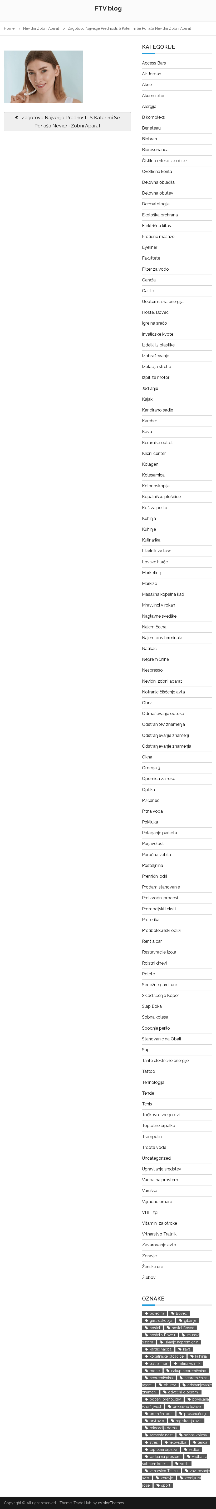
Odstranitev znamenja (163, 724)
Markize (149, 583)
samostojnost (161, 1435)
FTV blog (108, 8)
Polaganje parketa (159, 832)
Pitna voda (152, 811)
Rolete (148, 973)
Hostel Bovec (155, 312)
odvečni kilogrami (183, 1392)
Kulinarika (151, 540)
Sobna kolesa (155, 1017)
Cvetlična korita (157, 171)
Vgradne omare (157, 1201)
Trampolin (152, 1136)
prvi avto (157, 1421)
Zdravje (149, 1255)
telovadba (177, 1442)
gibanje (190, 1320)
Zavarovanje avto (159, 1244)
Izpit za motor (155, 377)
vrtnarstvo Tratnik (164, 1471)
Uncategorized (156, 1158)
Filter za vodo (155, 269)
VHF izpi (150, 1212)
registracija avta (189, 1421)
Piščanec (150, 800)
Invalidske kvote (157, 334)
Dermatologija (156, 203)
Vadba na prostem (160, 1179)
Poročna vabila (156, 854)
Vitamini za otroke (159, 1223)
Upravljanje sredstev (161, 1169)
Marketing (151, 572)
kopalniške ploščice (167, 1356)
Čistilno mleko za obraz (165, 160)
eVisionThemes (111, 1503)
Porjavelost (153, 843)
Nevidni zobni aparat (162, 681)
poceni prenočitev (165, 1399)
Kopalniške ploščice (161, 496)
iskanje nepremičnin (181, 1342)
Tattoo (148, 1071)
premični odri (161, 1414)
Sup (146, 1049)
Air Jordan (151, 73)
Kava (147, 431)
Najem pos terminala (162, 637)
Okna (147, 757)
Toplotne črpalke (158, 1125)
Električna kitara (157, 225)
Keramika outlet (157, 442)
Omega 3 (151, 767)
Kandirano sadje (157, 410)
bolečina (157, 1313)
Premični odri (154, 876)
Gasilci (148, 290)
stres (154, 1442)
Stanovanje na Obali (161, 1038)
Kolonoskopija (156, 485)
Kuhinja (149, 518)
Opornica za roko (158, 778)
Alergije (149, 106)
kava (186, 1349)
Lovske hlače (155, 561)
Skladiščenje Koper (160, 995)
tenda (202, 1442)
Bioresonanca (155, 149)
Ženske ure (152, 1266)
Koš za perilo (154, 507)
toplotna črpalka (163, 1449)
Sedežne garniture (159, 984)
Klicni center (154, 453)
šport (165, 1485)
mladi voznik (189, 1363)
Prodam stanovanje (161, 887)
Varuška (149, 1190)
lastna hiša (158, 1363)
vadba (194, 1449)
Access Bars (154, 63)
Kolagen (150, 464)
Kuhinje (149, 529)
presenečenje (195, 1414)
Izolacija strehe (156, 366)
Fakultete (151, 258)
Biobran (149, 138)
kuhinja (201, 1356)
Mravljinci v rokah (158, 605)
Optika (148, 789)
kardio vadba (160, 1349)
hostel (155, 1328)
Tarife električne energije (165, 1060)
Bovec (181, 1313)
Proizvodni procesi (160, 897)
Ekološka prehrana (160, 214)
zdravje (167, 1478)
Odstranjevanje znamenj (165, 735)
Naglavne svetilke (159, 616)
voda (184, 1464)
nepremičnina (161, 1378)
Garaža (149, 279)
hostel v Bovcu (162, 1335)
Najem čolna (154, 626)
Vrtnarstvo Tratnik (159, 1234)
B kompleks (153, 117)
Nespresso (152, 670)
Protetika (150, 919)
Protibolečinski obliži (161, 930)
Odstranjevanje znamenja (166, 746)
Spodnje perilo (156, 1028)
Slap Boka (152, 1006)
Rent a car (152, 941)
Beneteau (151, 128)
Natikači (150, 648)
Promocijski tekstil (159, 908)
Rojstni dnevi (154, 963)
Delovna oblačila (158, 182)
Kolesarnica (153, 475)
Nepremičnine (155, 659)
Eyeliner (149, 247)
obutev (170, 1385)
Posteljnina (152, 865)
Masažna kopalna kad (163, 594)
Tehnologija (153, 1082)
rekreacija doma (163, 1428)
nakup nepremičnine (188, 1371)
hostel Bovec (183, 1328)
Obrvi (147, 702)
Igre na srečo (154, 323)
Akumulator (153, 95)
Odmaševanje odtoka (163, 713)
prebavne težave (187, 1406)
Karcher (149, 420)
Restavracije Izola (159, 952)
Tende (148, 1093)
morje (155, 1371)
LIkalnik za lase (156, 550)
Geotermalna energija (163, 301)
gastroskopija (161, 1320)
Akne (147, 84)
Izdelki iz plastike (158, 345)
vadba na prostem (165, 1457)
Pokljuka (150, 822)
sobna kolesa (195, 1435)
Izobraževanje (155, 355)
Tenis (147, 1103)
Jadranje (150, 388)
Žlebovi (149, 1277)
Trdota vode (154, 1147)
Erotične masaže (158, 236)
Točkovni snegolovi (161, 1114)
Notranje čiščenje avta (163, 691)
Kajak (147, 399)
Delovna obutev (157, 193)
